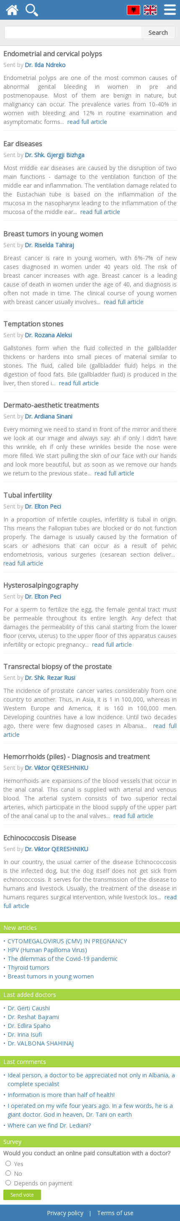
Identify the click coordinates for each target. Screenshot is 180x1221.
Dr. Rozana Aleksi (48, 335)
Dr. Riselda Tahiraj (49, 245)
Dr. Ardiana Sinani (48, 416)
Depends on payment (42, 1183)
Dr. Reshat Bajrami (31, 1017)
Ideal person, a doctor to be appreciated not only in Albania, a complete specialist (89, 1079)
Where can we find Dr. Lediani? (47, 1125)
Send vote (22, 1194)
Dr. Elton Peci (43, 506)
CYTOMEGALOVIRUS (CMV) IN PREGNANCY (65, 941)
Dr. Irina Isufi (22, 1034)
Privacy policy (65, 1213)
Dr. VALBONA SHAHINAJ (38, 1043)
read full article (87, 122)
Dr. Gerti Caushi (26, 1008)
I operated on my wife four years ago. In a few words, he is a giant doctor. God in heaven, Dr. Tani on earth (88, 1110)
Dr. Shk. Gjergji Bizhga (55, 155)
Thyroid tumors (26, 967)
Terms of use (115, 1213)
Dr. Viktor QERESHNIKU (56, 768)
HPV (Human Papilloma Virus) (45, 950)
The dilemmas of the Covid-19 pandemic (60, 959)
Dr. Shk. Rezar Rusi (50, 677)
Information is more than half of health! (59, 1095)
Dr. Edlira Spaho (27, 1026)
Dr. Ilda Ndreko (45, 65)
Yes (17, 1164)
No (17, 1173)
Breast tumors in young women (48, 976)
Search (158, 32)
